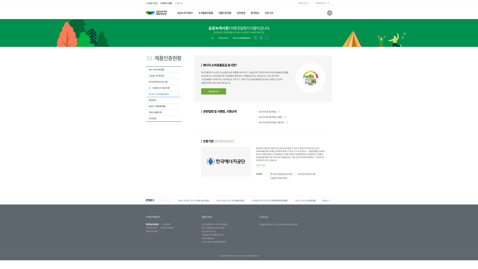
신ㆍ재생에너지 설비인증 (159, 87)
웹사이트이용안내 (167, 227)
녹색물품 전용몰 (151, 3)
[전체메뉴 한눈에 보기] (329, 13)
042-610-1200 (219, 227)
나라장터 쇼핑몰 (166, 3)
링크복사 (261, 37)
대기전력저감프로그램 (158, 81)
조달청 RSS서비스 (152, 231)
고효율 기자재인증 (156, 75)
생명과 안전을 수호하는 (193, 200)
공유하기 (255, 37)
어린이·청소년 (305, 200)
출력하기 (267, 37)
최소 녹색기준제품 (156, 69)
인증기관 (269, 13)
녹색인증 (152, 118)
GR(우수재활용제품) (157, 106)
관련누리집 (303, 3)
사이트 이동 (260, 165)
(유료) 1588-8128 (208, 238)
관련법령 (241, 13)
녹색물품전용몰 (205, 13)
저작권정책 (166, 224)
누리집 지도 (179, 3)
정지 (165, 200)
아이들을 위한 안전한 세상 (270, 200)
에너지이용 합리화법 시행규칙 (271, 122)
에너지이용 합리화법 (267, 111)
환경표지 (152, 100)
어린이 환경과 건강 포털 (230, 200)
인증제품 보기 (213, 91)
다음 (169, 200)
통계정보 (255, 13)
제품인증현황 (225, 13)
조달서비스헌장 (151, 227)
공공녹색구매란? (185, 13)
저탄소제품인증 (155, 112)
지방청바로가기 (320, 3)
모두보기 (325, 200)
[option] (193, 200)
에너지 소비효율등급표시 (242, 38)
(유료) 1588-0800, (208, 227)
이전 (161, 200)
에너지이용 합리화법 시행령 (270, 117)
